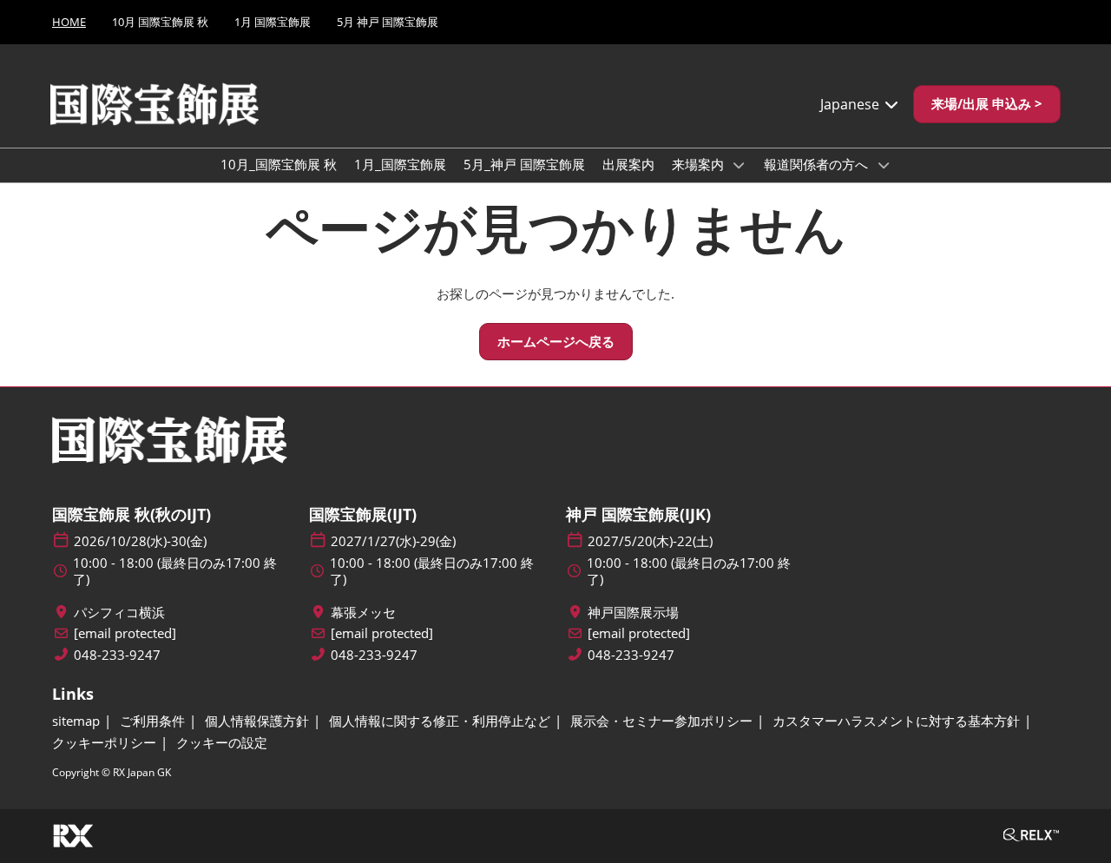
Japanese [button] (851, 104)
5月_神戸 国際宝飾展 (524, 164)
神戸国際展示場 (633, 612)
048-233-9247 (117, 655)
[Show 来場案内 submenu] (739, 165)
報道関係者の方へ (817, 164)
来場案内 (699, 164)
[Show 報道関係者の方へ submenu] (883, 165)
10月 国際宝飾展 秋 (160, 22)
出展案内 (628, 164)
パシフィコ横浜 (119, 612)
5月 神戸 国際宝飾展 (387, 22)
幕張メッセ (363, 612)
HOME (69, 22)
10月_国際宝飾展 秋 (278, 164)
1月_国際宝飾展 (400, 164)
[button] (987, 104)
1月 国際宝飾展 (272, 22)
